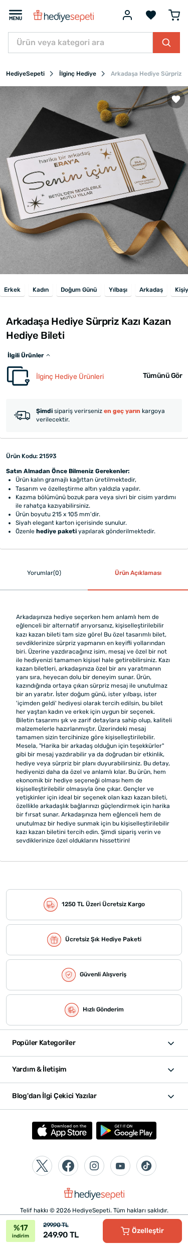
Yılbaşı (118, 289)
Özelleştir (148, 1230)
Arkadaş (151, 289)
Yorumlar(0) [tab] (44, 572)
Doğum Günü (79, 289)
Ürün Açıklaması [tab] (138, 572)
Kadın (41, 289)
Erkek (12, 289)
